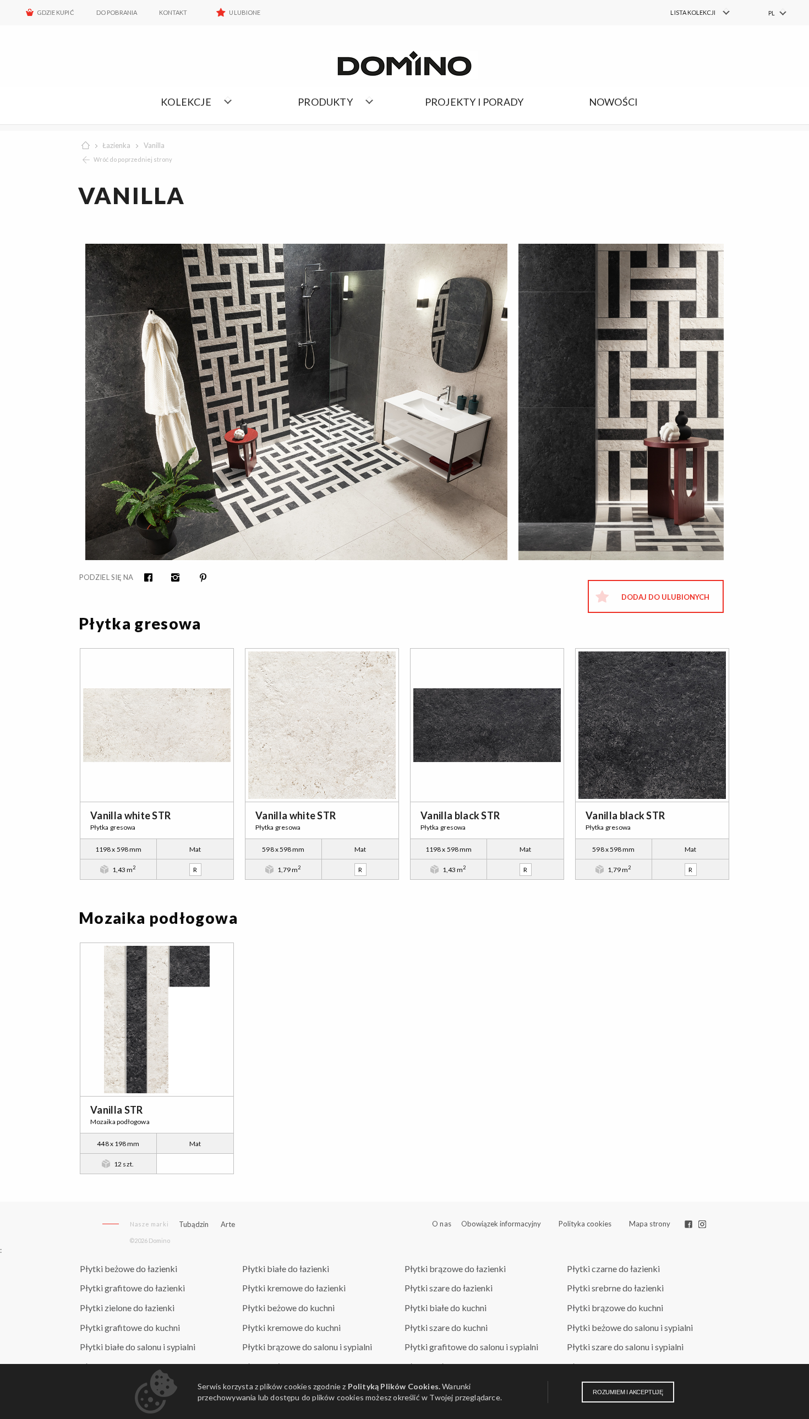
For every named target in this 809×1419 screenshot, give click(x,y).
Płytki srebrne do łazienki (615, 1288)
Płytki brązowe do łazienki (455, 1268)
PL (771, 13)
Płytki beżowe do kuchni (288, 1307)
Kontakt (173, 12)
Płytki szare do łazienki (448, 1288)
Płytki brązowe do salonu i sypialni (307, 1346)
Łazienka (116, 145)
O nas (441, 1224)
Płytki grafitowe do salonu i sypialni (471, 1346)
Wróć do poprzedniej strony (133, 159)
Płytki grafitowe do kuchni (130, 1327)
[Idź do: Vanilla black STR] (487, 725)
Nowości (613, 101)
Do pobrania (117, 12)
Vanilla (154, 145)
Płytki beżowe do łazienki (128, 1268)
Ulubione (244, 12)
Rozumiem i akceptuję (628, 1392)
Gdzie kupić (55, 12)
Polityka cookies (585, 1223)
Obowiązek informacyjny (501, 1223)
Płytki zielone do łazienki (127, 1307)
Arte (228, 1224)
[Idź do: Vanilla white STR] (156, 725)
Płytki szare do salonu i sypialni (625, 1346)
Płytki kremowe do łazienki (294, 1288)
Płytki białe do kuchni (445, 1307)
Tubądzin (194, 1224)
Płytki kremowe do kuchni (291, 1327)
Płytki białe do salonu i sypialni (137, 1346)
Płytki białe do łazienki (285, 1268)
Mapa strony (649, 1223)
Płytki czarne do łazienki (613, 1268)
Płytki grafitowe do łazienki (132, 1288)
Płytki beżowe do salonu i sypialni (630, 1327)
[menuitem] (693, 12)
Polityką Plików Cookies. (394, 1386)
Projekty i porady (474, 101)
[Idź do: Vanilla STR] (156, 1019)
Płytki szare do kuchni (446, 1327)
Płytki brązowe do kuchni (615, 1307)
